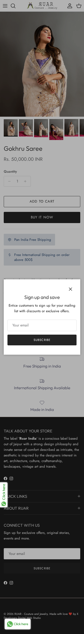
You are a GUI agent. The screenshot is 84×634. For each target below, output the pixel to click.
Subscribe (42, 340)
